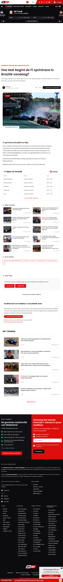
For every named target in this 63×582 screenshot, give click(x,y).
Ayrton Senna (52, 519)
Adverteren (36, 489)
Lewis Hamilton (22, 518)
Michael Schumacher (54, 514)
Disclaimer (10, 572)
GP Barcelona (36, 522)
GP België (35, 529)
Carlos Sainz (21, 529)
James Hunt (51, 523)
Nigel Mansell (51, 536)
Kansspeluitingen (37, 574)
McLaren (5, 511)
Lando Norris (21, 511)
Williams (5, 529)
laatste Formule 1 (8, 467)
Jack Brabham (52, 550)
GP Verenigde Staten (38, 544)
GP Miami (35, 515)
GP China (35, 511)
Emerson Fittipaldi (53, 543)
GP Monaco (36, 520)
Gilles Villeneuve (52, 521)
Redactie (8, 86)
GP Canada (36, 518)
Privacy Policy (35, 572)
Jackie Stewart (52, 525)
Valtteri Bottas (22, 535)
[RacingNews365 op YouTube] (49, 2)
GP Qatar (35, 549)
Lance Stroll (21, 542)
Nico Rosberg (51, 510)
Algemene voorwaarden (22, 572)
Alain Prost (51, 512)
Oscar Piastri (21, 526)
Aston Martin (6, 522)
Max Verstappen (19, 6)
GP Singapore (36, 542)
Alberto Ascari (52, 516)
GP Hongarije (36, 531)
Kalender (28, 6)
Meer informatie (33, 21)
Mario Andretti (52, 554)
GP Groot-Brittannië (38, 526)
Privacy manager (25, 574)
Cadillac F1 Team (7, 531)
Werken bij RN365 (37, 491)
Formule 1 (33, 260)
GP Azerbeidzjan (37, 540)
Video (47, 6)
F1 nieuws (25, 260)
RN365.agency (37, 493)
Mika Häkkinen (52, 527)
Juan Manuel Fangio (53, 541)
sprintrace (9, 142)
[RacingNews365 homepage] (2, 6)
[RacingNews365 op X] (44, 2)
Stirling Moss (51, 539)
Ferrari (4, 513)
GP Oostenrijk (36, 524)
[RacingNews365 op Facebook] (42, 2)
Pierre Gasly (21, 540)
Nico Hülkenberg (22, 544)
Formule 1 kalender (11, 474)
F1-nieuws (9, 6)
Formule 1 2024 (41, 260)
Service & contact (38, 486)
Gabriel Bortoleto (22, 555)
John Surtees (51, 552)
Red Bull (5, 509)
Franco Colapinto (22, 553)
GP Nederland (36, 533)
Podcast (41, 6)
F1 (4, 263)
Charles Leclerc (22, 515)
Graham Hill (51, 545)
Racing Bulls (6, 526)
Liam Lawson (21, 549)
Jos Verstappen (52, 530)
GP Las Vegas (36, 546)
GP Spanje (36, 537)
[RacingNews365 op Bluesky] (46, 2)
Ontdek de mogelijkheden (11, 453)
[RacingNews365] (5, 2)
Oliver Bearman (22, 551)
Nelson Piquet (52, 547)
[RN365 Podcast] (27, 2)
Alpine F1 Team (7, 518)
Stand (35, 6)
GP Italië (35, 535)
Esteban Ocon (22, 533)
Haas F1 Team (6, 524)
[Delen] (36, 87)
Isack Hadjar (21, 524)
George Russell (22, 513)
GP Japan (35, 513)
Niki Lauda (51, 534)
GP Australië (36, 509)
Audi (4, 520)
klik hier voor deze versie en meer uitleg (13, 321)
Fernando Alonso (22, 520)
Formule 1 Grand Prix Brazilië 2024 (15, 65)
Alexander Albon (22, 546)
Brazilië (17, 142)
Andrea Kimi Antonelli (23, 522)
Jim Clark (50, 532)
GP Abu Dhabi (36, 551)
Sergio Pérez (21, 531)
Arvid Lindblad (21, 537)
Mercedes (5, 515)
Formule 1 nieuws (52, 260)
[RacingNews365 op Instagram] (39, 2)
